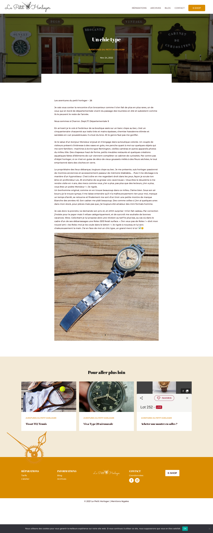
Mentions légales (120, 501)
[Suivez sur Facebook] (131, 480)
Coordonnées (136, 475)
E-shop (197, 8)
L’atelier (25, 479)
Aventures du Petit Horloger (106, 49)
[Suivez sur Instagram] (137, 480)
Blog (168, 8)
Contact (180, 8)
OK (185, 528)
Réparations (139, 8)
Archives (155, 8)
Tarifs (24, 475)
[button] (106, 164)
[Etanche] (106, 340)
